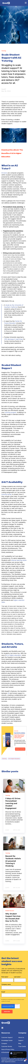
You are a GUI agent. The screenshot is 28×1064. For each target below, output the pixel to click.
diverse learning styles (18, 560)
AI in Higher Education (14, 758)
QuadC (3, 89)
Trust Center (22, 1046)
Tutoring (4, 758)
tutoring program (10, 412)
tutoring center (6, 494)
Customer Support (7, 1037)
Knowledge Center (7, 1040)
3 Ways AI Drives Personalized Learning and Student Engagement (12, 803)
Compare (4, 1043)
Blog (19, 1043)
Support (20, 1040)
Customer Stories (6, 1046)
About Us (21, 1037)
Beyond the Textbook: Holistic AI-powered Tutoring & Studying (13, 861)
